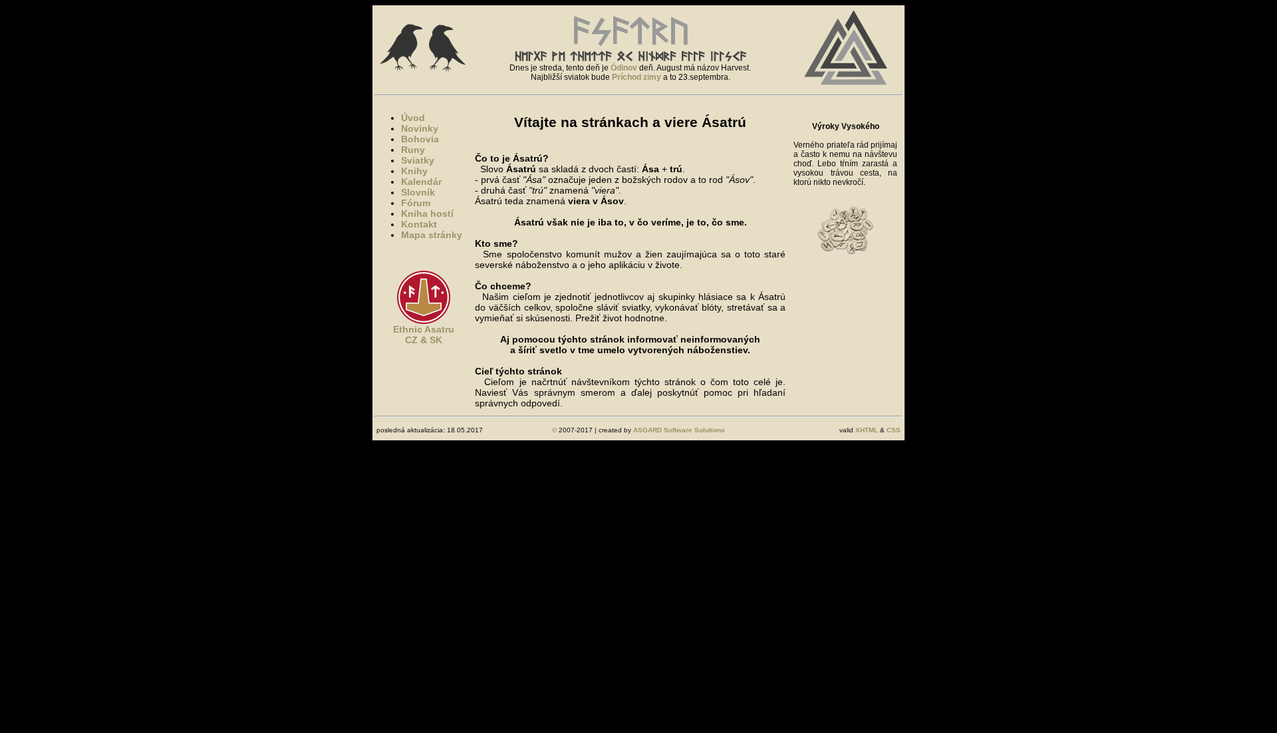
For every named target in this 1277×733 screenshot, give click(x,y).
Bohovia (420, 139)
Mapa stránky (431, 234)
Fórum (415, 203)
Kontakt (419, 224)
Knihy (414, 171)
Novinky (419, 128)
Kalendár (421, 181)
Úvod (413, 117)
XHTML (866, 430)
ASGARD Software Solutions (679, 430)
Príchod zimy (636, 77)
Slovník (418, 192)
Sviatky (417, 160)
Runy (413, 149)
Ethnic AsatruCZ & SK (423, 334)
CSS (894, 430)
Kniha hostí (427, 213)
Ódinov (624, 68)
